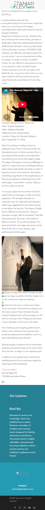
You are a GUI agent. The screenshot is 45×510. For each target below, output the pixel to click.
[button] (26, 5)
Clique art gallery (9, 370)
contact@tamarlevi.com (22, 489)
